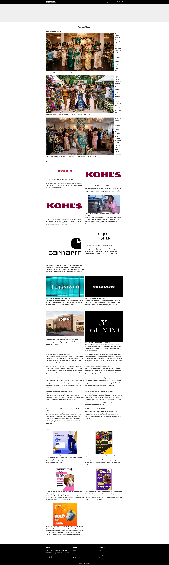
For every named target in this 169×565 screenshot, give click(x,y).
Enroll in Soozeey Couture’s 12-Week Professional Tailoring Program (64, 526)
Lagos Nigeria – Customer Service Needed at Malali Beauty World (103, 354)
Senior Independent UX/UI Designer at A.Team (59, 391)
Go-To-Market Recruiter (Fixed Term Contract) (58, 378)
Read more (78, 72)
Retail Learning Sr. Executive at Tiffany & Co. (58, 298)
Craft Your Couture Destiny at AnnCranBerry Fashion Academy (63, 455)
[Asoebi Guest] (51, 2)
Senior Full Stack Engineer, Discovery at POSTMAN (99, 391)
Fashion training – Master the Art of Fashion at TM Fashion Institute (64, 491)
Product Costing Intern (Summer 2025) (95, 298)
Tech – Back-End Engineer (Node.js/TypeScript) (98, 378)
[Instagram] (122, 2)
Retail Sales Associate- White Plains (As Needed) (98, 245)
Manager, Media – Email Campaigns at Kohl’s (97, 186)
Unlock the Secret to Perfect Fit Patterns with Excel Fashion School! (103, 491)
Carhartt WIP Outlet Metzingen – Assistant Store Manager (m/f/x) (64, 265)
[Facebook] (117, 2)
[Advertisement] (84, 13)
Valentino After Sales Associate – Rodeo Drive (97, 342)
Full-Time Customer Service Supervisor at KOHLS (59, 179)
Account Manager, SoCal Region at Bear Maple (98, 366)
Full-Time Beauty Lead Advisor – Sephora (57, 337)
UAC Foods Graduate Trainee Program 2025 (58, 354)
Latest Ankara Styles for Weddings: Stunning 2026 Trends (118, 81)
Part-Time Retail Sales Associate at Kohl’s (57, 217)
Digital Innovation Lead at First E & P (95, 408)
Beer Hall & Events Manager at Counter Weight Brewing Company (64, 366)
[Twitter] (119, 2)
